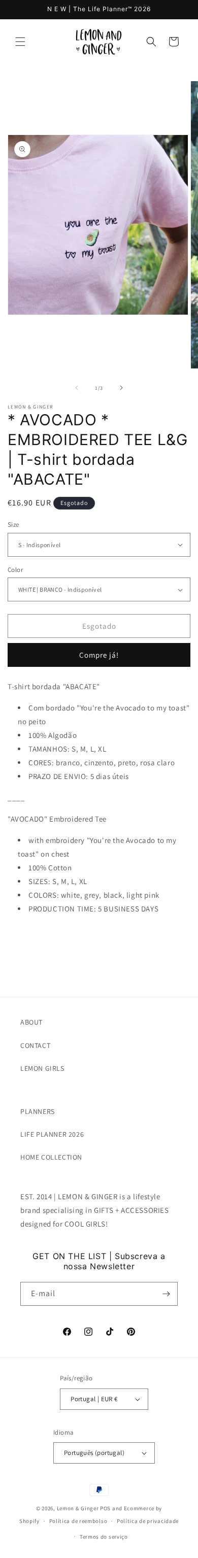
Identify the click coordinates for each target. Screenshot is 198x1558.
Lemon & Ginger (78, 1508)
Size (13, 524)
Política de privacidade (148, 1521)
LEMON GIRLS (42, 1068)
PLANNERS (37, 1111)
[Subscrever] (166, 1294)
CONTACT (35, 1045)
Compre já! (99, 655)
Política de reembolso (78, 1521)
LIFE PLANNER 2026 (52, 1134)
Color (15, 569)
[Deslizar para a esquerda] (76, 388)
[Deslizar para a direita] (121, 388)
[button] (20, 41)
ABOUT (31, 1022)
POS (105, 1508)
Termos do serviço (104, 1536)
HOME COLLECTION (51, 1157)
